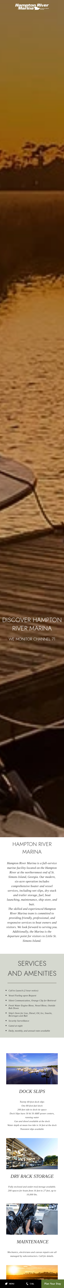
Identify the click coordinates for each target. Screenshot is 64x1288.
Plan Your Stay (52, 1284)
